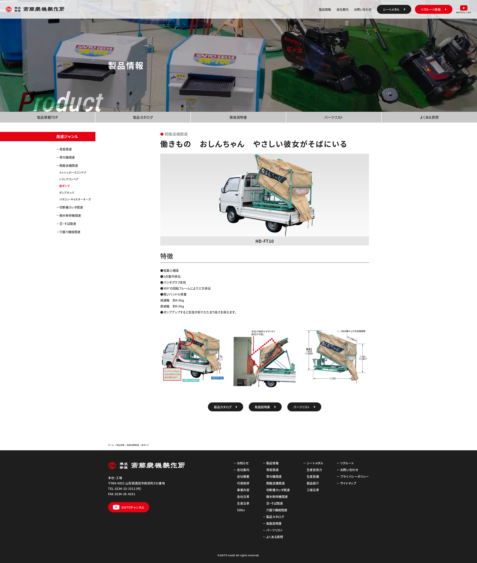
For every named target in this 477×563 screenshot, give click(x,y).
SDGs (241, 509)
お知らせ (243, 462)
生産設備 (313, 476)
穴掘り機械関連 (69, 232)
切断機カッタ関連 (71, 207)
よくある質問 (429, 117)
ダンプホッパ (66, 192)
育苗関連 (65, 149)
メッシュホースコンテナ (72, 172)
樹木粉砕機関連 (70, 215)
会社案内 (342, 9)
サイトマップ (348, 483)
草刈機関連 (67, 157)
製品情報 (325, 9)
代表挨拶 (243, 483)
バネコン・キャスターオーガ (75, 199)
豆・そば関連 (67, 223)
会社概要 (243, 476)
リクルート (347, 462)
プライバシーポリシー (354, 476)
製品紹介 (313, 483)
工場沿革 (313, 489)
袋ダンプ (64, 186)
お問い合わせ (362, 9)
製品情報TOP (47, 117)
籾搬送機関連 (68, 165)
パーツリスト (333, 117)
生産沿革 (243, 503)
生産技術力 (314, 469)
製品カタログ (143, 117)
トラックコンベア (69, 179)
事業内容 (243, 489)
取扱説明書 (238, 117)
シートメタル (315, 462)
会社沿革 (243, 496)
